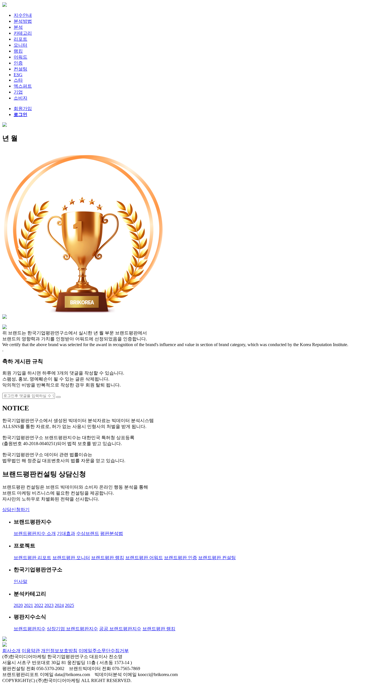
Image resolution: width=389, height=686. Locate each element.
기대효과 (66, 533)
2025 (69, 605)
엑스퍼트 (23, 86)
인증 (18, 63)
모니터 (20, 45)
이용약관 (31, 650)
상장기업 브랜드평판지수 (72, 628)
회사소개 (11, 650)
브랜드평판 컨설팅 (217, 557)
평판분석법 (111, 533)
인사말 (20, 581)
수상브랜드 (87, 533)
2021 (28, 605)
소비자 (20, 98)
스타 (18, 80)
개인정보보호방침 (59, 650)
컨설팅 (20, 69)
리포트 (20, 39)
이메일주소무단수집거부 (104, 650)
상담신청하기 (16, 509)
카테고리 (23, 33)
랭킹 (18, 51)
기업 (18, 92)
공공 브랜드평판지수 (120, 628)
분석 (18, 27)
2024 (59, 605)
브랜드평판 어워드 (144, 557)
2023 (49, 605)
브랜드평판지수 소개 (35, 533)
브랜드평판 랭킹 (107, 557)
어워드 (20, 57)
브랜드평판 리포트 (32, 557)
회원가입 (23, 108)
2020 (18, 605)
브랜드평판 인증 (180, 557)
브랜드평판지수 (30, 628)
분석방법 (23, 21)
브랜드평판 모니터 (71, 557)
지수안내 (23, 15)
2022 (38, 605)
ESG (18, 74)
